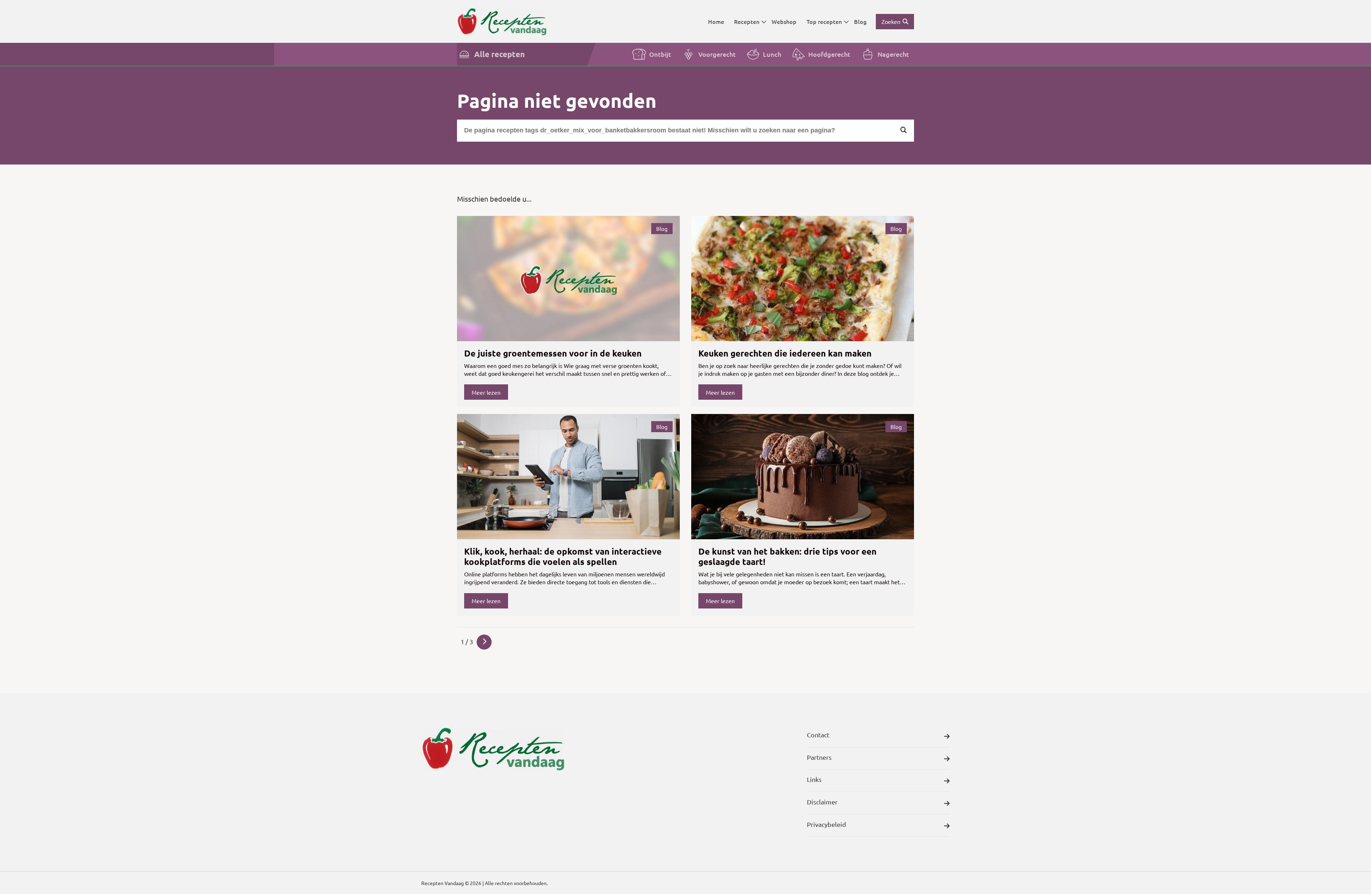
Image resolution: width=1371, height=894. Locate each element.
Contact (818, 734)
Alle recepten (499, 54)
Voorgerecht (717, 54)
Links (814, 779)
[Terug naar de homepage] (501, 21)
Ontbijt (660, 54)
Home (716, 21)
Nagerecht (893, 54)
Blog (860, 21)
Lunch (772, 54)
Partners (819, 757)
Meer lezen (486, 392)
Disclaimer (822, 801)
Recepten (746, 21)
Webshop (784, 21)
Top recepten (824, 21)
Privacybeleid (826, 824)
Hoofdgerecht (829, 54)
